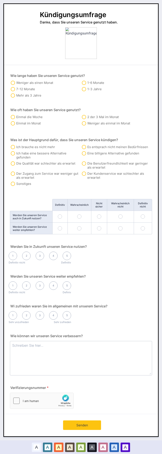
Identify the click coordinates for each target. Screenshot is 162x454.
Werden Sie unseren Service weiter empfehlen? (30, 228)
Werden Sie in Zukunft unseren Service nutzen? (48, 246)
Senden (82, 425)
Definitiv (60, 204)
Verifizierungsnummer (29, 388)
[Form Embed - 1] (42, 401)
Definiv (67, 292)
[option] (36, 447)
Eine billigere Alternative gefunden (113, 153)
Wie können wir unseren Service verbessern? (46, 336)
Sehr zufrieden (62, 322)
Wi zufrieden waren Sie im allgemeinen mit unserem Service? (58, 306)
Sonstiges (23, 184)
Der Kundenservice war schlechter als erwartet (115, 176)
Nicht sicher (99, 205)
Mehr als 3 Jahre (28, 95)
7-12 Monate (25, 89)
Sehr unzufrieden (19, 322)
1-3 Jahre (94, 89)
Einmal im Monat (28, 123)
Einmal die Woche (29, 117)
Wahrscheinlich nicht (120, 205)
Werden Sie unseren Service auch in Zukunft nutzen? (30, 217)
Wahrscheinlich (79, 204)
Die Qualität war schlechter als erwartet (45, 163)
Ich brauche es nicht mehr (35, 147)
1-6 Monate (95, 83)
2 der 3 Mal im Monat (103, 117)
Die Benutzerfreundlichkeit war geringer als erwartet (117, 165)
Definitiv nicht (143, 205)
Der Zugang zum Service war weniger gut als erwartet (47, 176)
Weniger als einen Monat (34, 83)
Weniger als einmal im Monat (108, 123)
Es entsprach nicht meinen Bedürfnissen (117, 147)
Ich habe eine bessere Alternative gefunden (41, 155)
